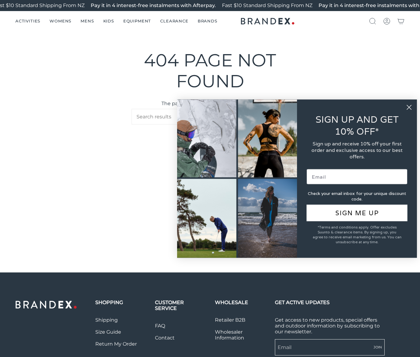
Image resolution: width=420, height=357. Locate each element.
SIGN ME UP (357, 213)
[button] (28, 21)
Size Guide (108, 332)
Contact (165, 338)
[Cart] (401, 21)
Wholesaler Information (229, 335)
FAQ (160, 326)
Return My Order (116, 344)
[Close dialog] (409, 107)
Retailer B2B (230, 320)
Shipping (106, 320)
